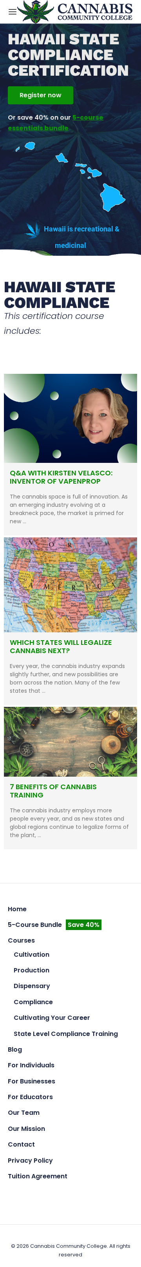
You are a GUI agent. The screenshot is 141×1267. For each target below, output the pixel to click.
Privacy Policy (30, 1160)
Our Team (24, 1112)
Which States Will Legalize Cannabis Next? (61, 646)
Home (17, 909)
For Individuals (31, 1065)
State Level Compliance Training (66, 1033)
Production (31, 970)
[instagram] (70, 1193)
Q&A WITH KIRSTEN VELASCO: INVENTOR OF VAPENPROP (61, 477)
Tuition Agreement (37, 1176)
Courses (21, 940)
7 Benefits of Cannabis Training (53, 791)
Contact (21, 1144)
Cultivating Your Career (52, 1017)
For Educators (30, 1096)
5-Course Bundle (53, 924)
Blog (15, 1049)
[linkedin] (88, 1193)
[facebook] (52, 1193)
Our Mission (26, 1128)
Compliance (33, 1002)
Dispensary (32, 985)
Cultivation (31, 954)
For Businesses (31, 1081)
